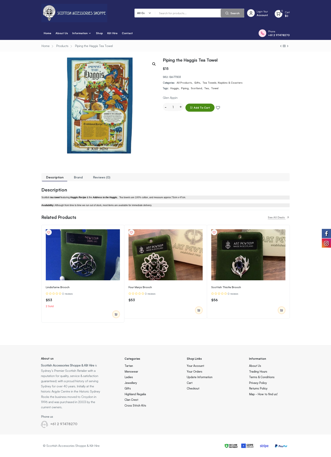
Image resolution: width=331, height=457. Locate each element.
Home (47, 33)
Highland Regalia (135, 394)
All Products (184, 82)
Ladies (129, 377)
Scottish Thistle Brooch (226, 287)
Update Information (199, 377)
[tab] (54, 177)
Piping (184, 88)
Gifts (197, 82)
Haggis (174, 88)
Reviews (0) (101, 177)
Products (62, 46)
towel (214, 88)
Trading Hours (258, 371)
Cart (190, 383)
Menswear (131, 371)
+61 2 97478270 (63, 424)
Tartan (129, 366)
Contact (127, 33)
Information (80, 33)
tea (206, 88)
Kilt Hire (112, 33)
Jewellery (131, 383)
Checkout (193, 388)
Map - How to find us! (263, 394)
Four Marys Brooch (140, 287)
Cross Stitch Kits (135, 405)
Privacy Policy (258, 383)
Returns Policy (258, 388)
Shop (99, 33)
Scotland (196, 88)
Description (55, 177)
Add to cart (202, 107)
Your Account (195, 366)
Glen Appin (170, 98)
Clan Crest (131, 400)
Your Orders (194, 371)
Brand (78, 177)
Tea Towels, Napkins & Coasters (222, 82)
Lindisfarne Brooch (58, 287)
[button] (217, 106)
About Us (62, 33)
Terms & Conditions (261, 377)
